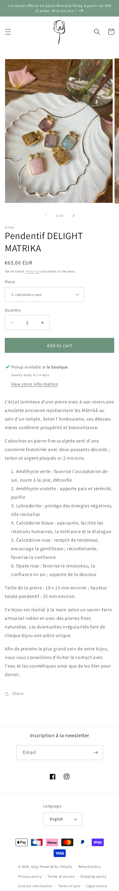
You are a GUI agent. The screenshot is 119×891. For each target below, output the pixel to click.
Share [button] (18, 693)
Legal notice (96, 886)
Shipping (32, 271)
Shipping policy (93, 876)
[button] (8, 32)
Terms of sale (69, 886)
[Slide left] (46, 216)
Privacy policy (30, 876)
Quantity (13, 310)
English (56, 819)
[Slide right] (74, 216)
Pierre (10, 281)
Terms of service (61, 876)
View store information (34, 384)
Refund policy (89, 866)
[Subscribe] (96, 752)
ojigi (35, 866)
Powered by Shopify (56, 866)
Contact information (35, 886)
